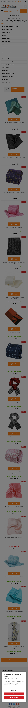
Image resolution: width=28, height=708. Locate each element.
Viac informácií (7, 686)
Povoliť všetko (14, 693)
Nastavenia (13, 690)
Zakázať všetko (14, 697)
